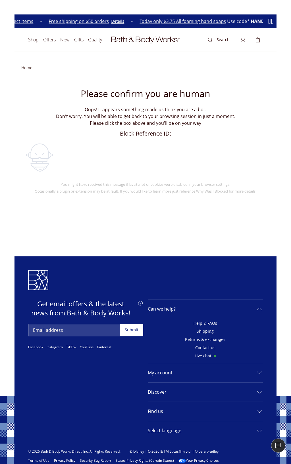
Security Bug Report (95, 460)
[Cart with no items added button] (258, 40)
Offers (49, 40)
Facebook (35, 347)
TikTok (71, 347)
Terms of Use (38, 460)
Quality (95, 40)
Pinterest (104, 347)
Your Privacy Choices (202, 460)
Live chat (203, 356)
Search (223, 39)
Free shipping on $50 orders (77, 21)
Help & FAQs (205, 323)
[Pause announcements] (271, 21)
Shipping (205, 331)
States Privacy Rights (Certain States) (145, 460)
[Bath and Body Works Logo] (145, 40)
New (65, 40)
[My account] (243, 40)
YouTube (87, 347)
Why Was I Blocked (212, 191)
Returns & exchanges (205, 339)
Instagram (55, 347)
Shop (33, 40)
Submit (131, 329)
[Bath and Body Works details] (140, 302)
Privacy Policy (64, 460)
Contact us (205, 347)
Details (115, 21)
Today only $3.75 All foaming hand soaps (181, 21)
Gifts (79, 40)
